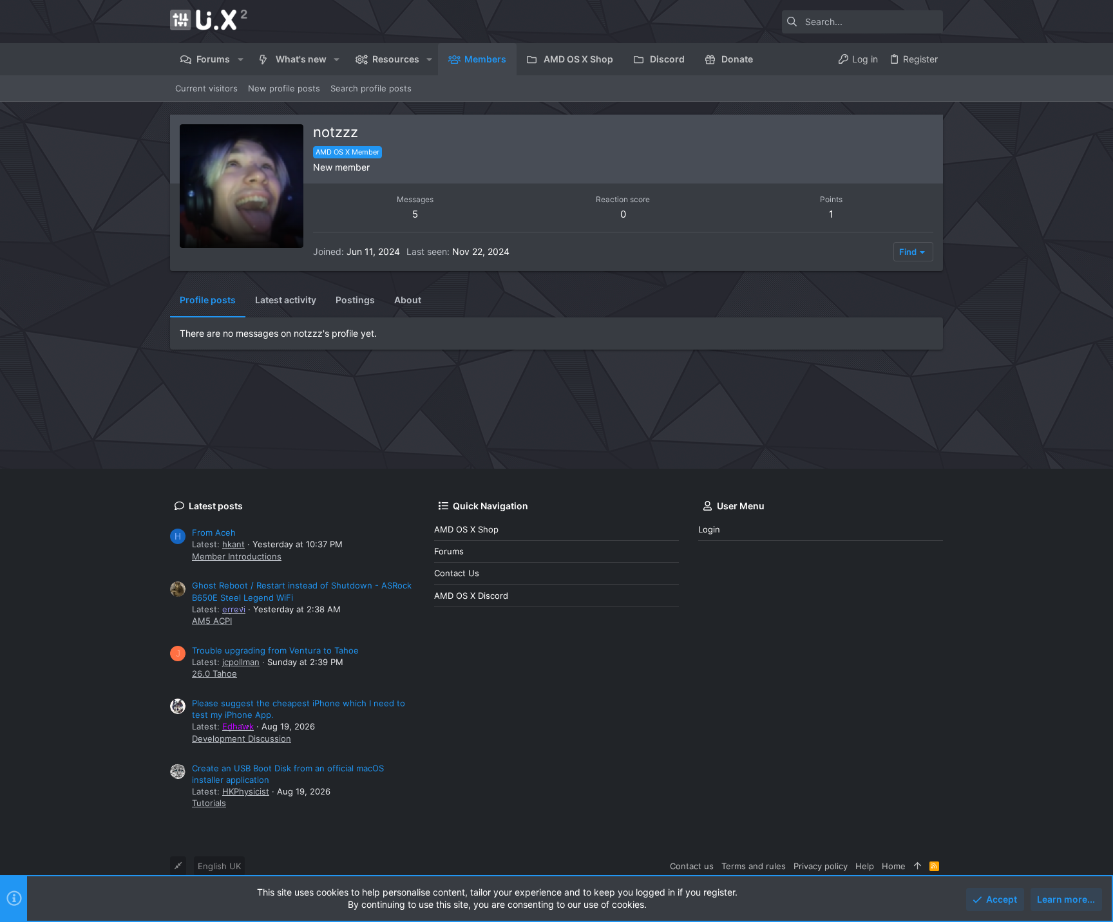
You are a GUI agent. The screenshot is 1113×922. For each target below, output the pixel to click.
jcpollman (241, 662)
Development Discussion (241, 738)
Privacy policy (821, 866)
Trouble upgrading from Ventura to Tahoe (275, 650)
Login (709, 529)
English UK (219, 866)
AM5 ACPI (212, 621)
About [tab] (407, 299)
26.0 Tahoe (214, 673)
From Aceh (214, 532)
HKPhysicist (245, 791)
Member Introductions (236, 556)
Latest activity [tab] (285, 299)
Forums (449, 551)
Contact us (456, 573)
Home (894, 866)
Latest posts (216, 505)
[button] (240, 59)
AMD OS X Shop (466, 529)
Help (864, 866)
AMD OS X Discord (471, 595)
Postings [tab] (355, 299)
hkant (233, 544)
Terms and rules (753, 866)
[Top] (917, 866)
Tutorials (209, 803)
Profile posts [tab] (208, 299)
